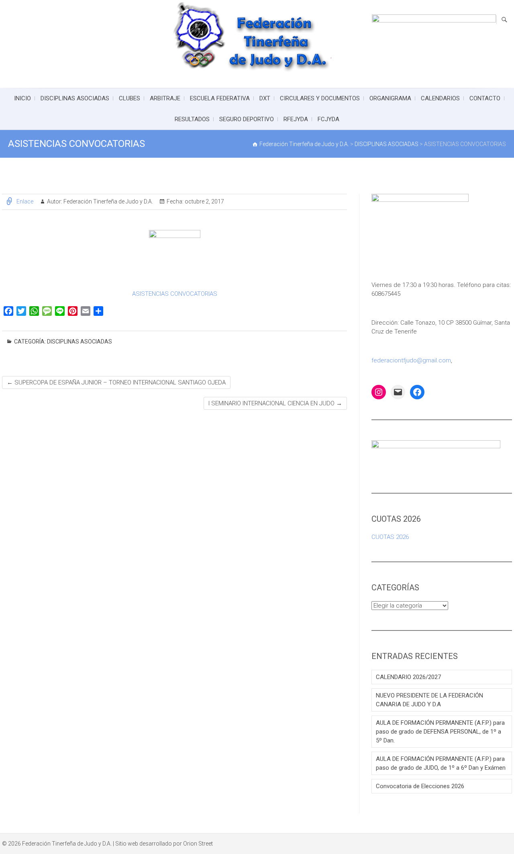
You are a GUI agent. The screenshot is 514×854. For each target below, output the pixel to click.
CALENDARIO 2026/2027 (408, 677)
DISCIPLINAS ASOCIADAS (75, 98)
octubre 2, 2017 (204, 201)
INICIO (22, 98)
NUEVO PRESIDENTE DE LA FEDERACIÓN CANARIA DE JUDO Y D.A (429, 700)
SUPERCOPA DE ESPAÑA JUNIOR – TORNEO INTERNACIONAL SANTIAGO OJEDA (116, 382)
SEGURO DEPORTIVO (246, 119)
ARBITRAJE (165, 98)
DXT (264, 98)
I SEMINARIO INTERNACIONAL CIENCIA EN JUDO (275, 403)
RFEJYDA (296, 119)
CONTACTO (484, 98)
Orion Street (198, 843)
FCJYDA (328, 119)
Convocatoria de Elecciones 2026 (420, 786)
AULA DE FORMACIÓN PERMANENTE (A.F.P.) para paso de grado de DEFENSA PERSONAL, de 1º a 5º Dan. (440, 731)
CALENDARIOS (440, 98)
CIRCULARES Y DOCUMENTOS (320, 98)
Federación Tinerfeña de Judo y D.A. (107, 201)
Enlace (24, 201)
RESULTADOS (192, 119)
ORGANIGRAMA (390, 98)
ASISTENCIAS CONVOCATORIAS (174, 293)
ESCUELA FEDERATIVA (220, 98)
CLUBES (129, 98)
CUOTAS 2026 (390, 537)
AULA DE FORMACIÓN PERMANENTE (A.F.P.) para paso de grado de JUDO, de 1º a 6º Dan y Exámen (441, 763)
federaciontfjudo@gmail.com (411, 360)
